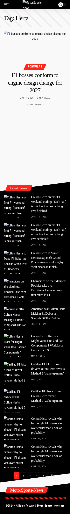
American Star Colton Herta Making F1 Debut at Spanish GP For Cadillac (48, 313)
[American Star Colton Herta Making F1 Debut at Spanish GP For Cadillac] (15, 318)
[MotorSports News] (35, 4)
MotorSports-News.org (51, 505)
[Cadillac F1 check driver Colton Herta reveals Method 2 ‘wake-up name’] (15, 400)
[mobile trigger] (7, 4)
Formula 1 (35, 66)
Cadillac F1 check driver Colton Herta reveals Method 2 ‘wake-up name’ (47, 396)
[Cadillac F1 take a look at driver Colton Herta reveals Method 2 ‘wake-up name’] (15, 373)
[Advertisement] (35, 143)
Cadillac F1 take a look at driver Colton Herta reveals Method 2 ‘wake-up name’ (48, 368)
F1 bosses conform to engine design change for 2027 (35, 82)
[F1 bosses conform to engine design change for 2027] (35, 49)
